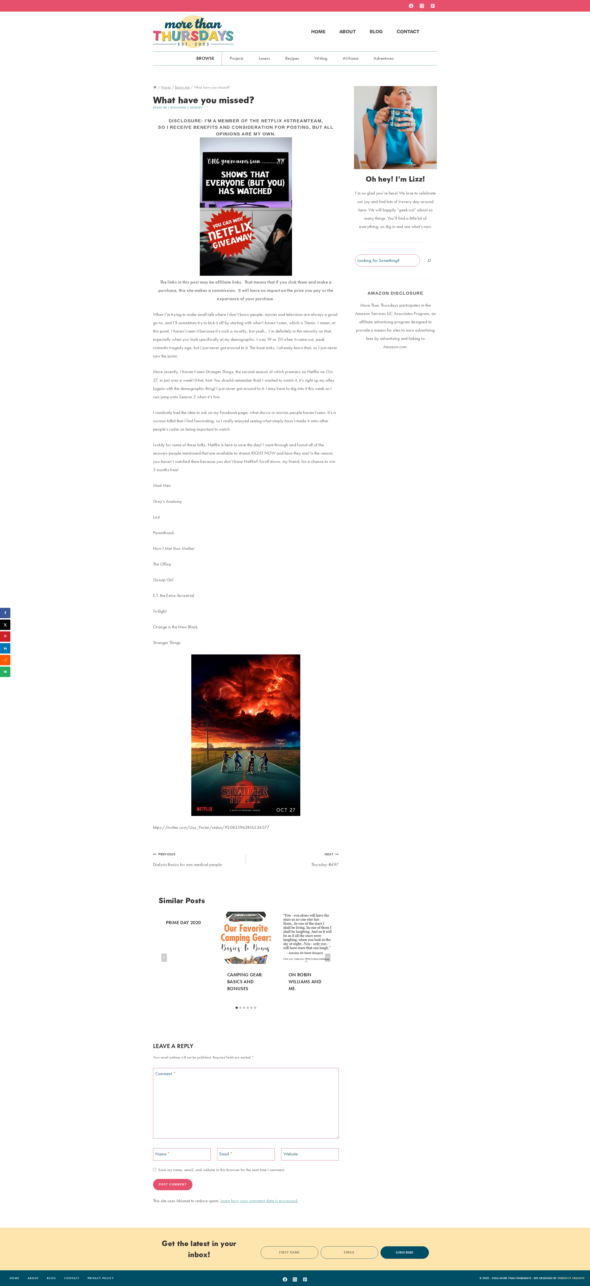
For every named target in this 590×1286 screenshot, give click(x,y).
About (347, 32)
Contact (408, 32)
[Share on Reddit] (5, 660)
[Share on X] (5, 625)
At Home (350, 58)
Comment (165, 1073)
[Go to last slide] (164, 957)
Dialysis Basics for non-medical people (187, 859)
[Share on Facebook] (5, 613)
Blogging (178, 107)
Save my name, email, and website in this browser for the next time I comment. (221, 1169)
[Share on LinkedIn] (5, 648)
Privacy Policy (101, 1278)
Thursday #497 (325, 859)
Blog (376, 32)
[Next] (327, 957)
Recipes (292, 58)
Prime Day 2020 (183, 923)
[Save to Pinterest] (5, 636)
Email (226, 1154)
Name (162, 1154)
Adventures (384, 58)
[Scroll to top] (579, 1268)
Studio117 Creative (570, 1278)
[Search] (429, 260)
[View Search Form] (433, 31)
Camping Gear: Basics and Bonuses (245, 982)
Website (290, 1154)
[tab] (237, 1008)
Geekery (196, 107)
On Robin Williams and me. (305, 982)
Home (318, 32)
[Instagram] (421, 5)
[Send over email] (5, 672)
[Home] (155, 87)
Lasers (264, 58)
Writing (320, 58)
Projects (237, 58)
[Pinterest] (432, 5)
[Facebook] (411, 5)
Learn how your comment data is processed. (259, 1201)
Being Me (160, 107)
